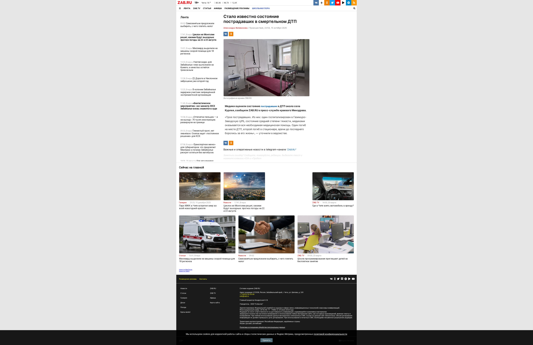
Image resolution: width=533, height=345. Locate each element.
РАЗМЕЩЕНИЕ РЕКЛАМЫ (237, 8)
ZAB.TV (196, 8)
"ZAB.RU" (291, 149)
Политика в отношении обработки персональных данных (262, 327)
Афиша (218, 8)
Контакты (203, 279)
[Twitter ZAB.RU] (332, 2)
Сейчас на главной (191, 167)
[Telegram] (346, 279)
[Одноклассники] (334, 279)
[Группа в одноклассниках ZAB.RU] (327, 2)
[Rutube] (349, 279)
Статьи (207, 8)
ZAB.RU (213, 288)
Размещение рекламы (188, 279)
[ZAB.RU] (185, 3)
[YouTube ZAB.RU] (337, 2)
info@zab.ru (244, 296)
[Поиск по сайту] (314, 8)
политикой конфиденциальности (330, 334)
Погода (183, 307)
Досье (182, 303)
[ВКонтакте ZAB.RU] (316, 2)
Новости (183, 288)
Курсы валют (185, 312)
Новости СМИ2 (184, 271)
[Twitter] (338, 279)
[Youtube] (353, 279)
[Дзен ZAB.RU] (321, 2)
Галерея (183, 298)
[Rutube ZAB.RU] (343, 2)
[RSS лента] (354, 2)
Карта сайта (215, 303)
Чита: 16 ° (206, 2)
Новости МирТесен (185, 269)
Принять (266, 340)
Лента (186, 8)
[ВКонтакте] (331, 279)
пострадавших (269, 106)
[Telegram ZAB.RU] (348, 2)
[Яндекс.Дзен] (342, 279)
